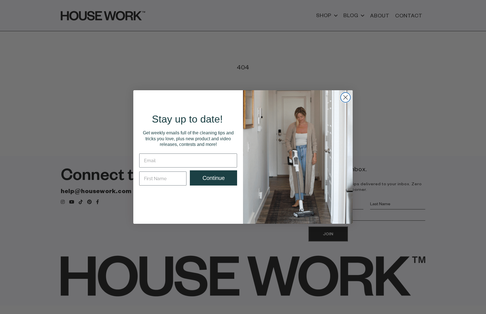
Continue (213, 178)
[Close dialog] (345, 97)
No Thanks (188, 196)
